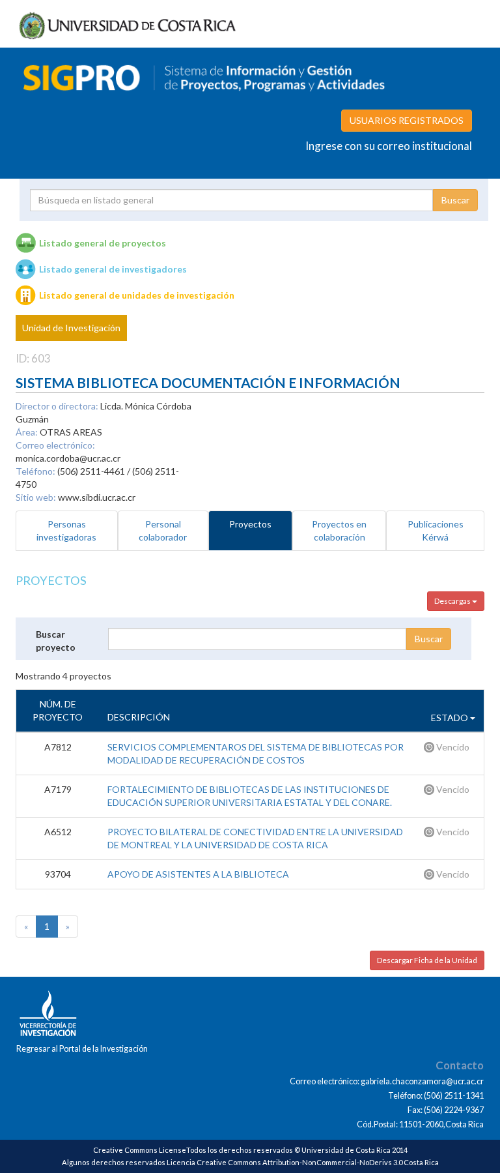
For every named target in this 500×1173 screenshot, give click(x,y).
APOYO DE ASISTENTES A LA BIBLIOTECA (198, 874)
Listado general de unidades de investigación (136, 295)
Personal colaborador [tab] (163, 530)
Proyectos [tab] (250, 523)
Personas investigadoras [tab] (66, 530)
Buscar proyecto (56, 641)
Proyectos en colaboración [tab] (339, 530)
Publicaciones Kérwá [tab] (436, 530)
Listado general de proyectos (102, 242)
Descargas (453, 601)
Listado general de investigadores (113, 269)
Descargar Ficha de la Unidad (427, 960)
